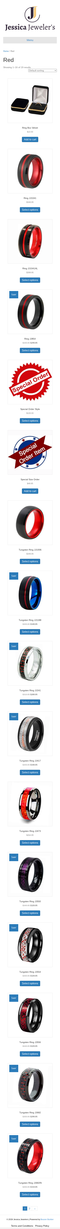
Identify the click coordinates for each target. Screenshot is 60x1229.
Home (6, 51)
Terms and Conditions (22, 1226)
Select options (30, 209)
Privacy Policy (42, 1226)
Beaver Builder (47, 1219)
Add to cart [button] (30, 139)
